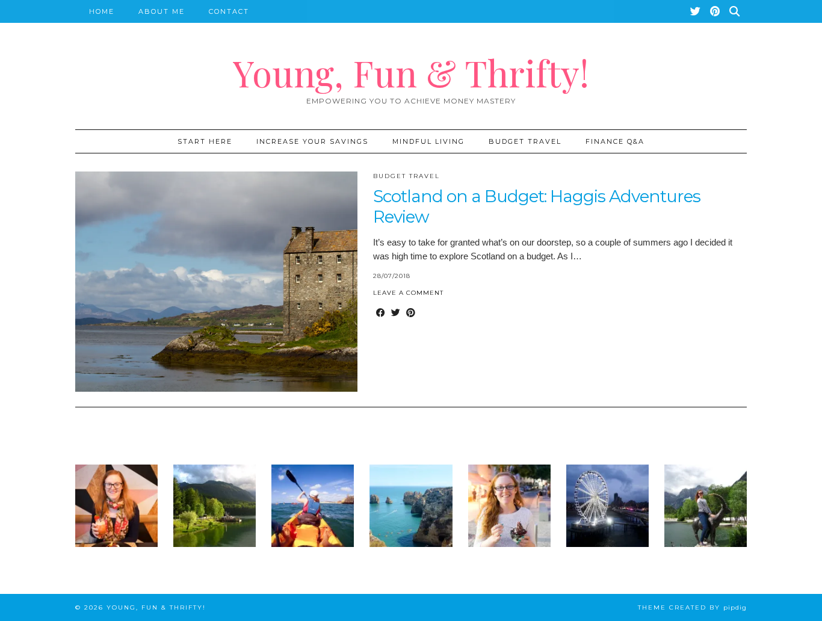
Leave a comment (408, 293)
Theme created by (692, 607)
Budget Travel (525, 141)
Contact (229, 11)
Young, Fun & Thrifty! (411, 72)
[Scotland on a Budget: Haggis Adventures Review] (216, 281)
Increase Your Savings (312, 141)
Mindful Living (428, 141)
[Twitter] (696, 11)
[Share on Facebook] (380, 313)
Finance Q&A (615, 141)
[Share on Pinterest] (410, 313)
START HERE (205, 141)
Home (101, 11)
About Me (161, 11)
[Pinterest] (715, 11)
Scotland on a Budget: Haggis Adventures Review (536, 206)
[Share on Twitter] (395, 313)
